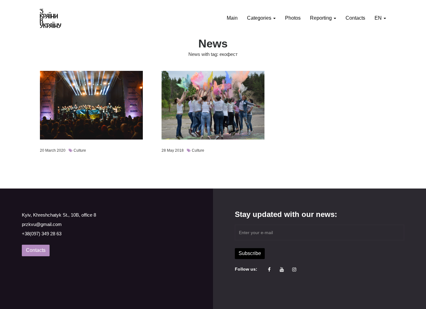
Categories (260, 18)
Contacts (355, 18)
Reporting (321, 18)
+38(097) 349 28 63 (41, 233)
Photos (293, 18)
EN (379, 18)
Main (232, 18)
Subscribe (250, 253)
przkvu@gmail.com (42, 224)
